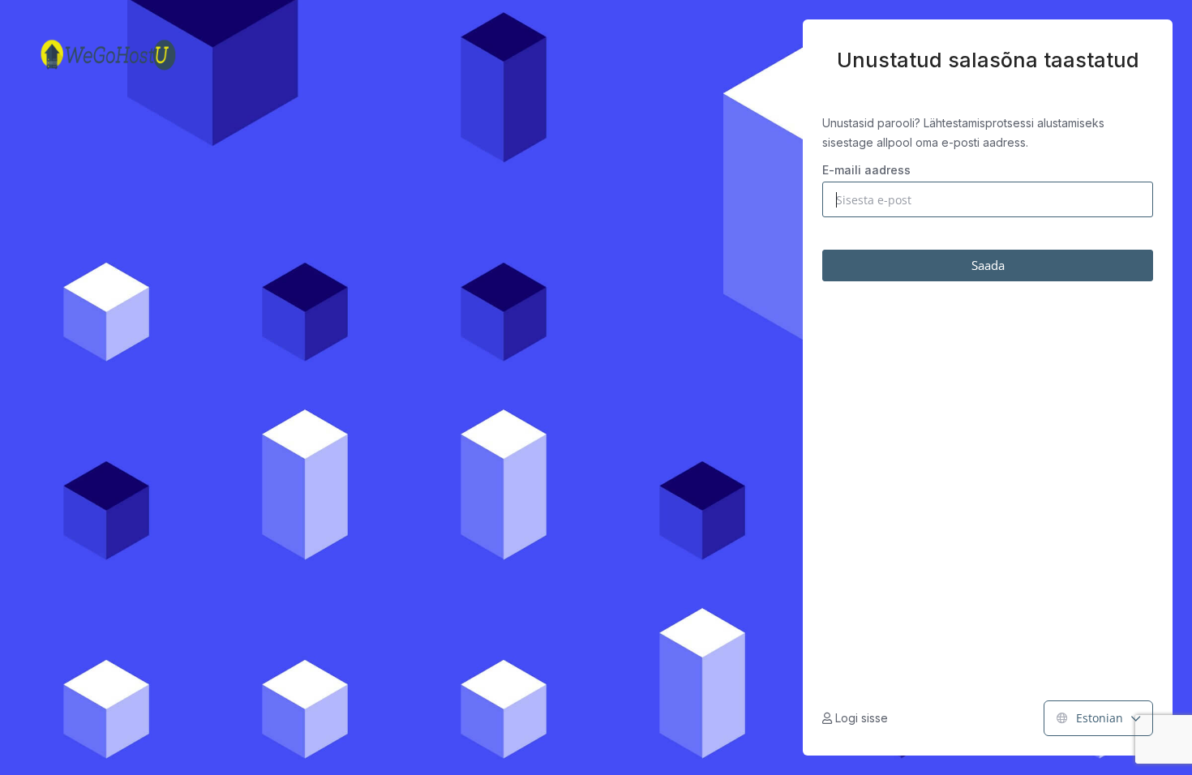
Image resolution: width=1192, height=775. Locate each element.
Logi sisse (860, 718)
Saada (988, 265)
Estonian (1099, 718)
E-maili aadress (866, 170)
